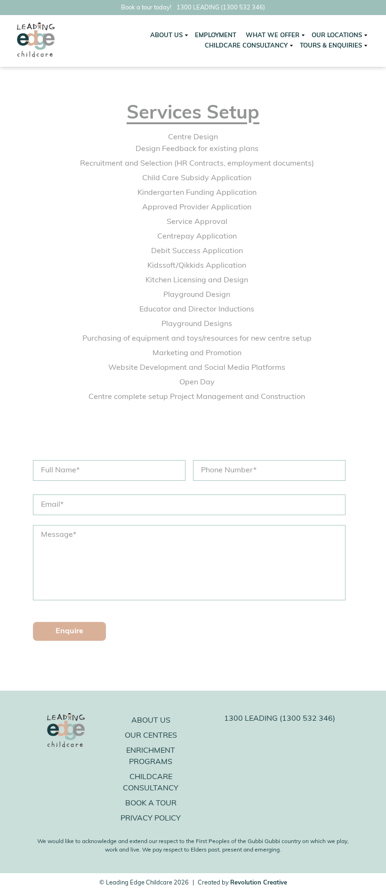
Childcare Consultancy (246, 46)
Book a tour (151, 803)
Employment (215, 35)
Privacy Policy (151, 818)
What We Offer (272, 35)
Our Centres (151, 736)
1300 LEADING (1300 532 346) (279, 719)
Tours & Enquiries (331, 46)
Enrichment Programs (150, 756)
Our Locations (337, 35)
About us (150, 721)
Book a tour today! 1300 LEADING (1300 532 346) (193, 8)
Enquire (69, 631)
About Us (166, 35)
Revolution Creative (258, 883)
